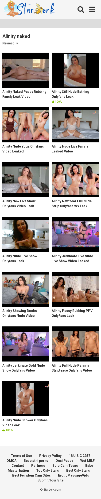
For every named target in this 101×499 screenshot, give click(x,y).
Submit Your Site (50, 480)
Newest (8, 43)
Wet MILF (87, 461)
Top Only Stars (47, 470)
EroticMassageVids (73, 475)
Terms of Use (21, 456)
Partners (38, 465)
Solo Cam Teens (65, 465)
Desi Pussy (64, 461)
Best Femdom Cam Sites (31, 475)
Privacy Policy (50, 456)
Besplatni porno (36, 461)
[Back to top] (92, 489)
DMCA (11, 461)
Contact (18, 465)
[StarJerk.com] (29, 9)
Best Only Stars (78, 470)
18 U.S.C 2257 (79, 456)
